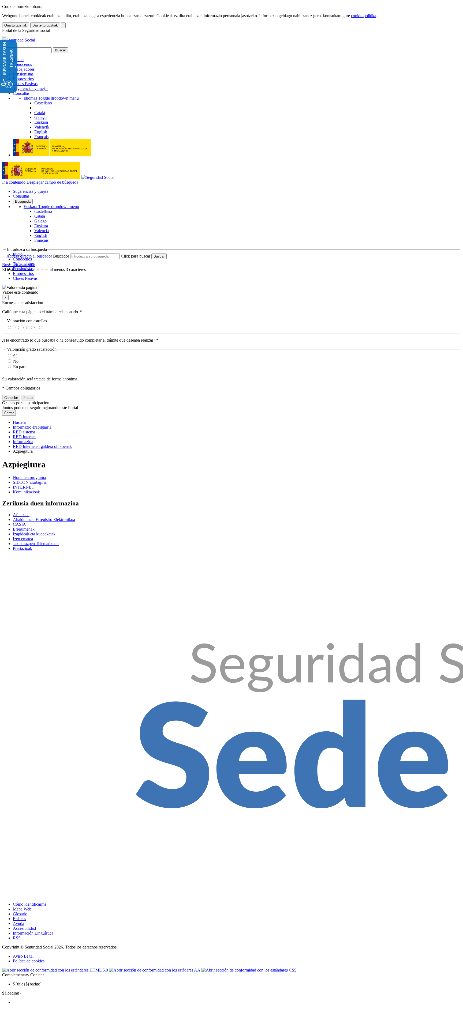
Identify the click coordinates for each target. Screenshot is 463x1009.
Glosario (20, 914)
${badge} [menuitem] (27, 984)
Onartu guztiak (15, 25)
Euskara (51, 206)
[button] (231, 290)
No (15, 361)
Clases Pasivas (25, 83)
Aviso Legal (23, 956)
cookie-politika (363, 15)
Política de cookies (28, 961)
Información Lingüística (33, 933)
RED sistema (24, 432)
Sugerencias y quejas (30, 88)
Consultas (21, 93)
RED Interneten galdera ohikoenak (42, 446)
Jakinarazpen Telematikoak (36, 543)
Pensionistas (23, 74)
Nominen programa (29, 477)
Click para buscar (135, 256)
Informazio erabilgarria (32, 427)
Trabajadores (24, 69)
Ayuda (18, 923)
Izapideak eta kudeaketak (34, 534)
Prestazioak (22, 548)
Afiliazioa (21, 514)
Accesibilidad (24, 928)
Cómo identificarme (29, 904)
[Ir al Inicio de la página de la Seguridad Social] (18, 40)
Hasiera (19, 422)
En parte (20, 366)
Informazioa (23, 441)
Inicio (18, 59)
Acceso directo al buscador (29, 256)
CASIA (19, 524)
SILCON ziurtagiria (30, 482)
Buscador (61, 256)
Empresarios (23, 79)
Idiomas (51, 98)
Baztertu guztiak (45, 25)
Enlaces (19, 918)
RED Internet (24, 436)
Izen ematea (23, 538)
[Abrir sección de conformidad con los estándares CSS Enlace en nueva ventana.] (249, 970)
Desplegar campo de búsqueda (52, 182)
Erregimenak (24, 529)
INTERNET (23, 487)
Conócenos (22, 64)
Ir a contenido (13, 182)
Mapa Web (22, 909)
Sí (15, 356)
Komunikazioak (26, 492)
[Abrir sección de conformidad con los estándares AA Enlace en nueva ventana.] (155, 970)
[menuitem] (237, 1002)
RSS (17, 938)
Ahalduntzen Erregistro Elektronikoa (44, 519)
